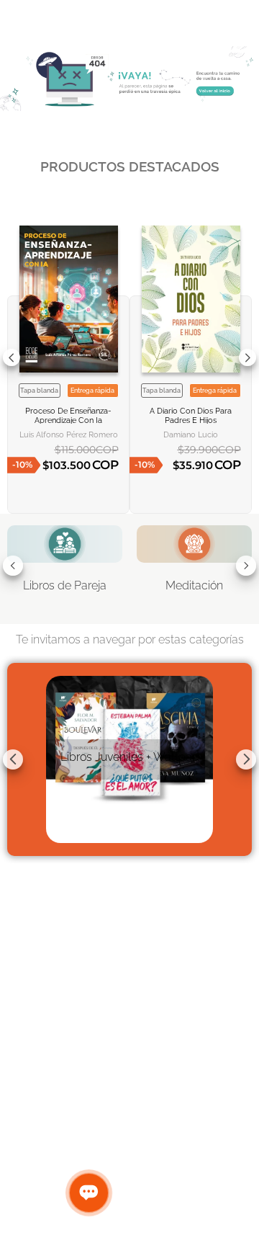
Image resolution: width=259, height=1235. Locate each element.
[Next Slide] (247, 357)
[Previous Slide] (11, 357)
